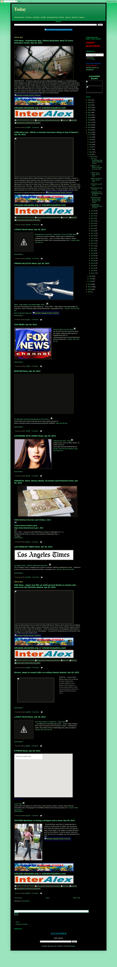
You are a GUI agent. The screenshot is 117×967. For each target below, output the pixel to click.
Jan (90, 281)
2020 (89, 115)
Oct (90, 139)
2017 (89, 122)
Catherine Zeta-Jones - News (62, 441)
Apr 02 (93, 270)
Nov (90, 137)
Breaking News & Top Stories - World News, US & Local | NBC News (55, 234)
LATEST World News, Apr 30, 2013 (30, 229)
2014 (89, 130)
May (90, 152)
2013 (89, 132)
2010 (89, 289)
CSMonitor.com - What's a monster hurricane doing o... (96, 168)
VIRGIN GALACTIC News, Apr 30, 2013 (31, 263)
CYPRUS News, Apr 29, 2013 (27, 751)
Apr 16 (93, 235)
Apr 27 (93, 216)
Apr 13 (93, 243)
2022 (89, 110)
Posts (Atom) (26, 901)
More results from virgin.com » (23, 313)
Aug (90, 144)
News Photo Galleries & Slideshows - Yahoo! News (50, 722)
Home (47, 898)
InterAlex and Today (21, 924)
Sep (90, 142)
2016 (89, 125)
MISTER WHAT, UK (92, 67)
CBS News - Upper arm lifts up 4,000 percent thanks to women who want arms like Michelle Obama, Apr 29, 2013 (45, 586)
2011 (89, 286)
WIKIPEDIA (90, 70)
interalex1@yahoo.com (54, 108)
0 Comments (35, 127)
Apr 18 (93, 231)
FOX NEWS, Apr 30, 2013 (25, 324)
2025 (89, 102)
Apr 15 (93, 238)
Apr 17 (93, 233)
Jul (90, 147)
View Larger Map (18, 799)
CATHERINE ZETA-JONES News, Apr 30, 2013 (35, 436)
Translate (92, 59)
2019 (89, 117)
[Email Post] (41, 127)
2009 (89, 291)
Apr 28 (93, 213)
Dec (90, 134)
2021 (89, 112)
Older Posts (76, 898)
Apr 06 (93, 260)
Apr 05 (93, 263)
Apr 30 (93, 156)
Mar (90, 276)
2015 (89, 127)
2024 (89, 105)
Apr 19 (93, 228)
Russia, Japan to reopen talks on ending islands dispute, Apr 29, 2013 (46, 672)
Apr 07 (93, 258)
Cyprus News (18, 804)
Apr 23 (93, 226)
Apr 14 (93, 240)
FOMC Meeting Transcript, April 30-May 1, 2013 (32, 520)
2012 (89, 284)
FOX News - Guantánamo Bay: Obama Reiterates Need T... (97, 161)
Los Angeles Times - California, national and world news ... (31, 565)
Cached (73, 240)
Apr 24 (93, 223)
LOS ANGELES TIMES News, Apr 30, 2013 (33, 547)
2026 (89, 100)
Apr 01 (93, 273)
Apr (90, 154)
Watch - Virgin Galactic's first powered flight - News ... (30, 304)
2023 (89, 107)
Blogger (73, 946)
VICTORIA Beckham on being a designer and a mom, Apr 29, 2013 (44, 820)
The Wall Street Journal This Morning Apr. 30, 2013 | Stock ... (32, 419)
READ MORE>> (18, 254)
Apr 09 (93, 253)
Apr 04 (93, 265)
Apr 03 (93, 268)
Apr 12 (93, 245)
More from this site (61, 423)
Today (20, 9)
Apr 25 (93, 221)
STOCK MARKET (91, 65)
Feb (90, 278)
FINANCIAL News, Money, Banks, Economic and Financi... (96, 200)
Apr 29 (93, 211)
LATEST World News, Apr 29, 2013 (30, 717)
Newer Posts (18, 898)
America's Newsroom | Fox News (63, 329)
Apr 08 (93, 255)
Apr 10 (93, 250)
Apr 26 (93, 218)
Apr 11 (93, 248)
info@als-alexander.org (26, 108)
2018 (89, 120)
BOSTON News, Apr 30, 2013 (27, 371)
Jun (90, 149)
